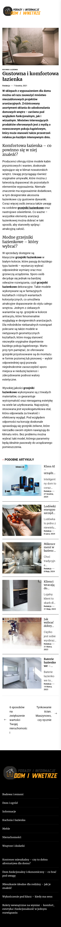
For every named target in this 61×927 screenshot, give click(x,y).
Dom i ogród (10, 802)
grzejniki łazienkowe (31, 207)
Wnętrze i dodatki (13, 845)
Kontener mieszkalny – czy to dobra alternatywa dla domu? (25, 861)
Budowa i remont (13, 794)
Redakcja (6, 86)
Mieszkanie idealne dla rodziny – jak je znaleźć (26, 886)
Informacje (9, 811)
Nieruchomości (11, 837)
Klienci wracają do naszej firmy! (49, 588)
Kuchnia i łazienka (10, 69)
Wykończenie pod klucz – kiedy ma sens (27, 896)
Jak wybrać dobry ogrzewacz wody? (50, 625)
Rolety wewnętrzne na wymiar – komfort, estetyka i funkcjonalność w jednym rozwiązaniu (28, 909)
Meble (6, 828)
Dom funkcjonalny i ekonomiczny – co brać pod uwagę (29, 873)
